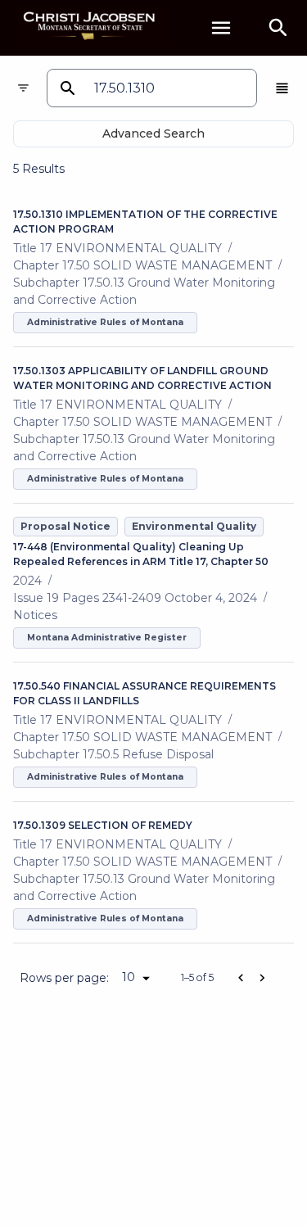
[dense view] (282, 88)
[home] (90, 27)
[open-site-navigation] (221, 27)
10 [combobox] (128, 977)
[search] (278, 27)
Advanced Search (153, 133)
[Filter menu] (23, 88)
